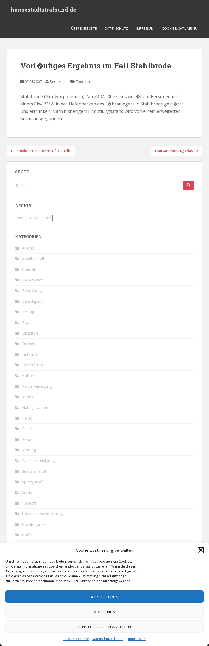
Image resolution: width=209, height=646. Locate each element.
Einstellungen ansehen (104, 626)
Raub (26, 439)
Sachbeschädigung (38, 460)
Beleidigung (32, 301)
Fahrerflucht (32, 365)
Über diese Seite (84, 28)
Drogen (28, 343)
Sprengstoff (32, 481)
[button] (201, 550)
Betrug (28, 311)
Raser (27, 428)
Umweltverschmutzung (42, 513)
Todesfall (83, 81)
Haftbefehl (31, 375)
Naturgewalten (35, 407)
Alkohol (28, 248)
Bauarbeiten (33, 280)
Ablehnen (104, 611)
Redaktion (58, 81)
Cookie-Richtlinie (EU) (180, 28)
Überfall (29, 269)
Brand (27, 322)
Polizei (27, 418)
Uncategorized (35, 524)
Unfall (27, 535)
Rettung (29, 450)
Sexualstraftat (34, 471)
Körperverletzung (37, 386)
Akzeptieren (104, 596)
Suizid (27, 492)
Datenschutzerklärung (108, 638)
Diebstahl (30, 333)
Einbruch (29, 354)
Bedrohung (32, 290)
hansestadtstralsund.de (43, 9)
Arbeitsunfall (33, 258)
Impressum (137, 638)
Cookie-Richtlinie (76, 638)
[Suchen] (188, 185)
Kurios (27, 396)
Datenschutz (116, 28)
